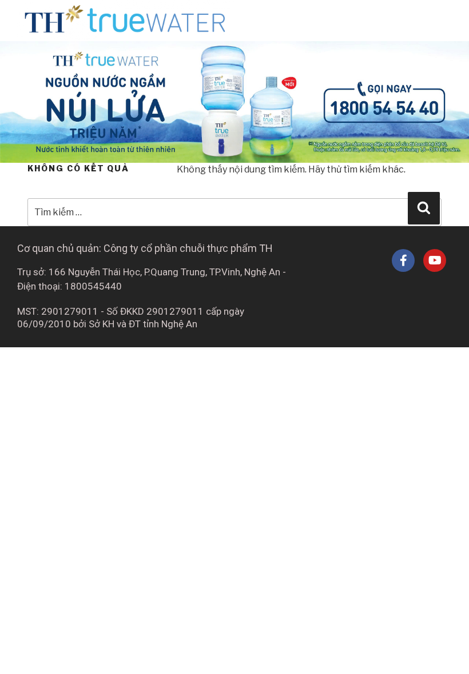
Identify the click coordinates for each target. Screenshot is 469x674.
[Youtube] (434, 260)
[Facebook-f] (403, 260)
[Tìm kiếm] (424, 208)
